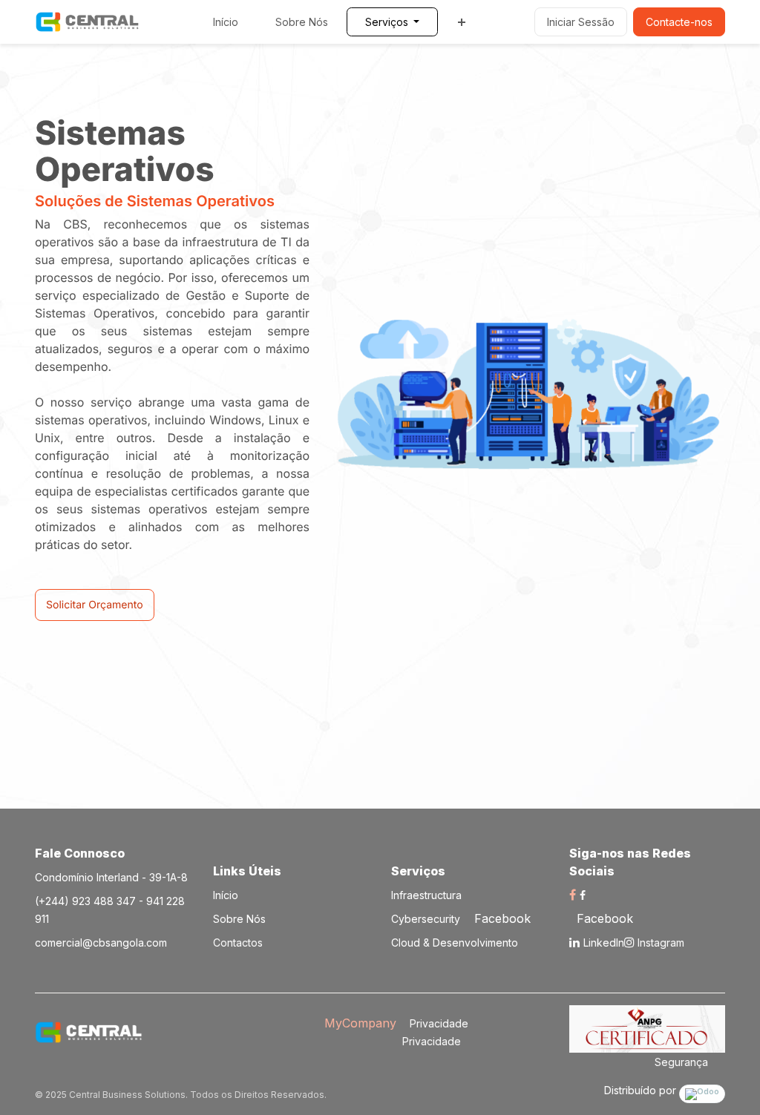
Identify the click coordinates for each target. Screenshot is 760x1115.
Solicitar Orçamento (94, 605)
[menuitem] (225, 21)
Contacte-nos (679, 22)
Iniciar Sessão (581, 22)
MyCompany (360, 1023)
